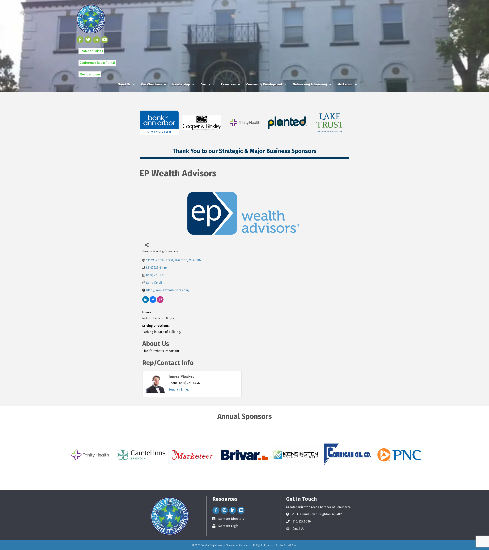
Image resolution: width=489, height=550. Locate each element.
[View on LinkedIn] (145, 302)
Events (205, 84)
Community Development (264, 84)
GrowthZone (290, 545)
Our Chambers (151, 84)
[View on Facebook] (153, 302)
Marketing (345, 84)
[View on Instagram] (160, 302)
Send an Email (178, 389)
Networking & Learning (310, 84)
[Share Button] (146, 244)
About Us (123, 84)
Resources (228, 84)
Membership (181, 84)
